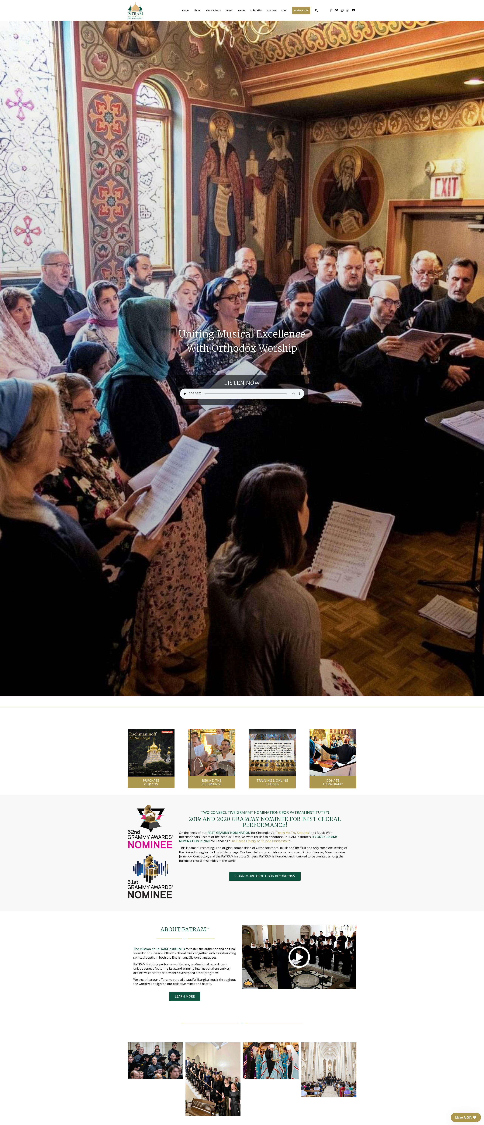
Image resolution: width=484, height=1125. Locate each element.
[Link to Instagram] (342, 10)
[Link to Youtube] (353, 10)
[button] (466, 1117)
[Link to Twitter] (336, 10)
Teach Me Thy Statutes (292, 833)
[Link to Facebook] (331, 10)
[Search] (316, 10)
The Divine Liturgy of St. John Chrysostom (259, 841)
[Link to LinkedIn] (348, 10)
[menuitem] (185, 10)
